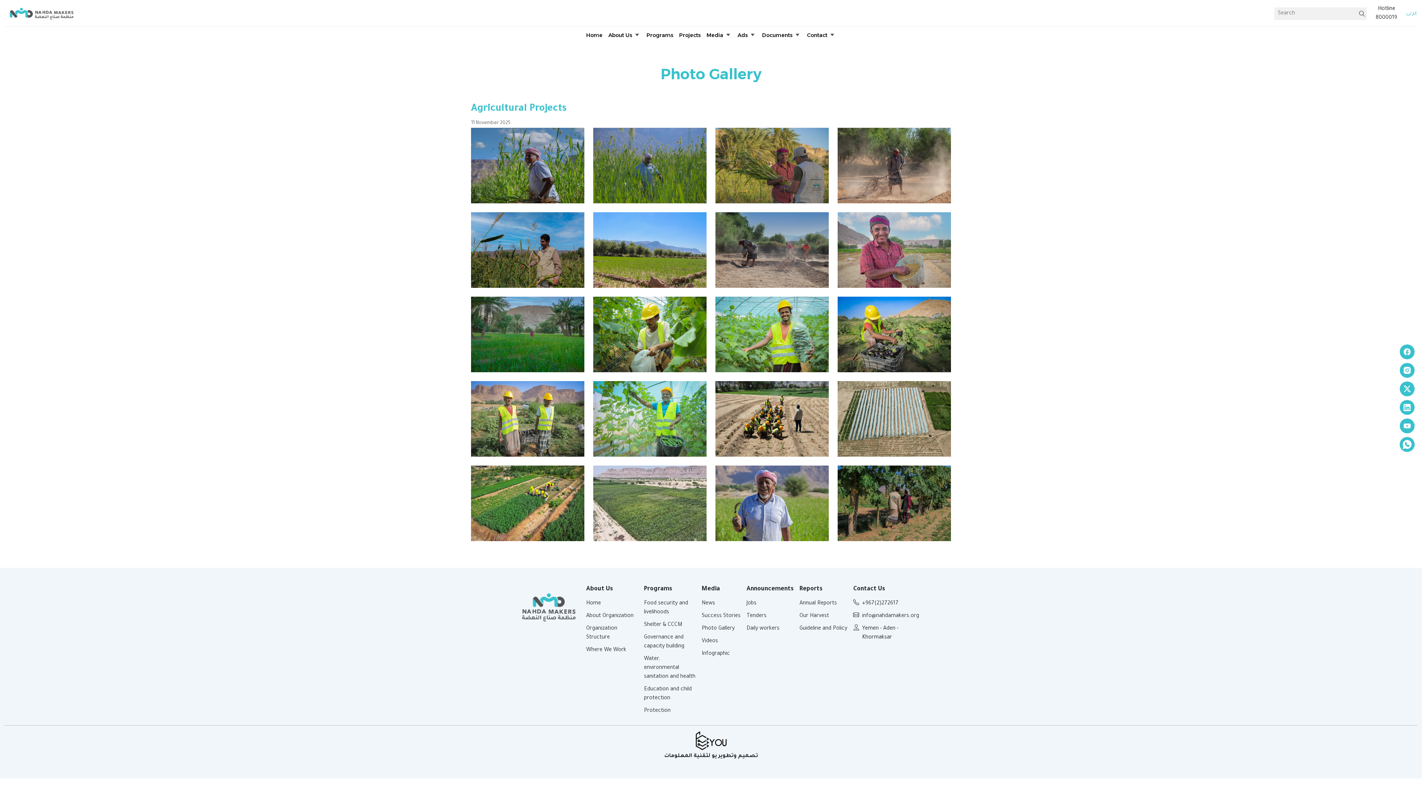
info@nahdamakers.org (890, 616)
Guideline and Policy (823, 629)
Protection (657, 711)
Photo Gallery (718, 629)
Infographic (716, 654)
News (708, 604)
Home (593, 604)
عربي (1412, 14)
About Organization (610, 616)
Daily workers (763, 629)
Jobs (752, 604)
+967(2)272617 (880, 604)
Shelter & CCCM (663, 625)
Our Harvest (814, 616)
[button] (624, 35)
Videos (710, 641)
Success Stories (721, 616)
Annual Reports (818, 604)
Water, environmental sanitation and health (669, 668)
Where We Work (606, 650)
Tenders (757, 616)
